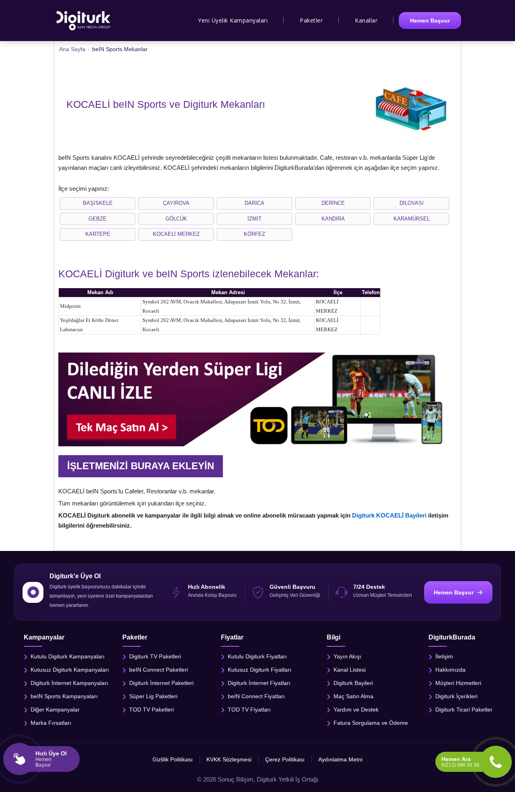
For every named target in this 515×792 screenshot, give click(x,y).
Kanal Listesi (350, 669)
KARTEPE (97, 234)
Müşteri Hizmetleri (458, 682)
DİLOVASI (412, 203)
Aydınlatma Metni (340, 759)
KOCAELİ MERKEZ (176, 234)
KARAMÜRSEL (411, 219)
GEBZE (98, 219)
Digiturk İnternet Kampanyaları (69, 682)
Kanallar (366, 20)
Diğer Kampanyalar (55, 709)
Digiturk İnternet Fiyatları (259, 682)
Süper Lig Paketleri (153, 696)
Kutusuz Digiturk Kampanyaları (70, 669)
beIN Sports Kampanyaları (64, 696)
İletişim (444, 656)
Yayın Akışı (347, 656)
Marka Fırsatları (51, 722)
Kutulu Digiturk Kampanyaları (68, 656)
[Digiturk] (84, 20)
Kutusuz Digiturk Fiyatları (259, 669)
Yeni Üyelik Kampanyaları (233, 20)
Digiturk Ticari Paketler (463, 709)
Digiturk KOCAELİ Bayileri (389, 515)
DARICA (254, 203)
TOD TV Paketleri (151, 709)
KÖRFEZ (254, 234)
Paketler (311, 20)
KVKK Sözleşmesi (228, 759)
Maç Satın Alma (353, 696)
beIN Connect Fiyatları (256, 696)
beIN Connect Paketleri (158, 669)
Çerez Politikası (285, 759)
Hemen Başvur (430, 20)
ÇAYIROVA (176, 203)
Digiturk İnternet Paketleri (161, 682)
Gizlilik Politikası (172, 759)
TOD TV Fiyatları (249, 709)
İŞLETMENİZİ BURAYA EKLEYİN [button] (140, 465)
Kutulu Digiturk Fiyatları (257, 656)
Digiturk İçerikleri (456, 696)
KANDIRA (333, 219)
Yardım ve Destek (356, 709)
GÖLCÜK (176, 219)
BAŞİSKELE (98, 203)
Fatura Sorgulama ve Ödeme (371, 722)
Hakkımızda (450, 669)
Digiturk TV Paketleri (155, 656)
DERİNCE (333, 203)
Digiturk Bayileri (353, 682)
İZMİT (254, 219)
